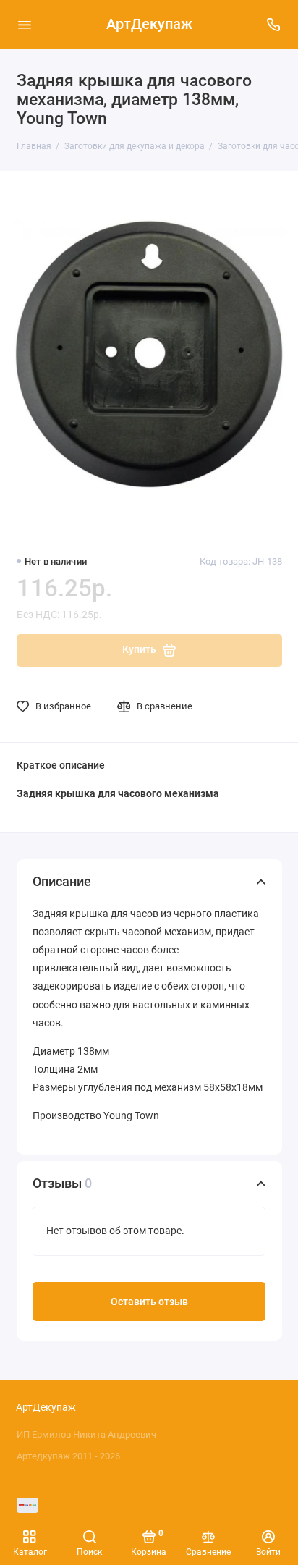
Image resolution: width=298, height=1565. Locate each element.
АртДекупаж (149, 24)
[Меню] (24, 24)
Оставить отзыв (149, 1302)
